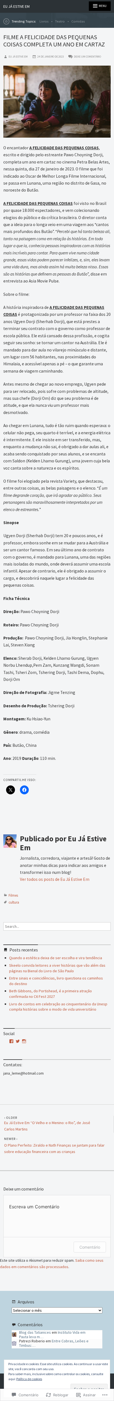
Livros (44, 21)
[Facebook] (11, 1041)
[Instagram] (24, 1041)
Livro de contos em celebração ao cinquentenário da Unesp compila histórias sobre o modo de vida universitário (58, 1006)
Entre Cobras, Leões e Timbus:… (54, 1343)
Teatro (60, 21)
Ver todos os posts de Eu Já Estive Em (54, 879)
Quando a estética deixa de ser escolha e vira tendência (55, 957)
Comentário (89, 1247)
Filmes (13, 895)
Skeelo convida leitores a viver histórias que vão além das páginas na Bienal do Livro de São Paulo (57, 968)
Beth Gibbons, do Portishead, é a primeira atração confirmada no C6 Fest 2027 (50, 993)
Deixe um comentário (87, 56)
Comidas (78, 21)
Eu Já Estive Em (16, 6)
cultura (14, 902)
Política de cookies (29, 1379)
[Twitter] (17, 1041)
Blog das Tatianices (35, 1332)
